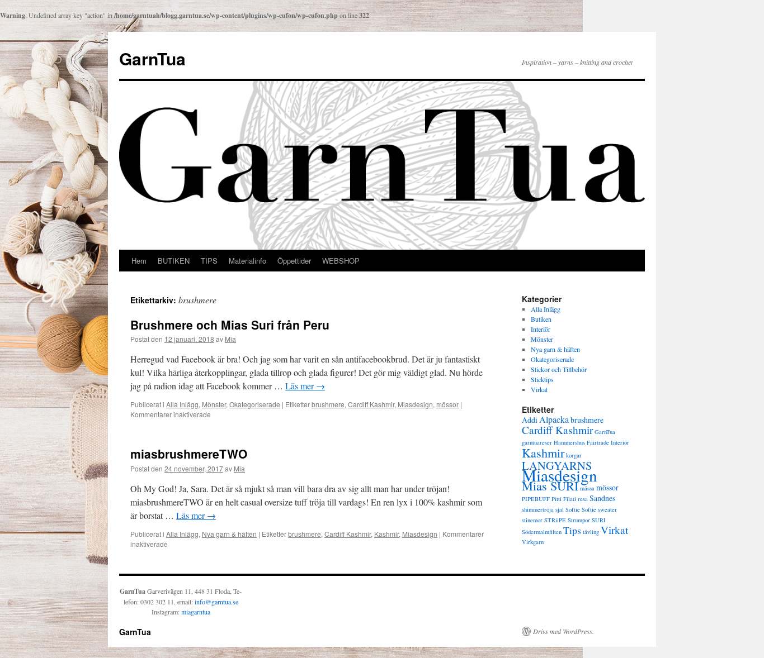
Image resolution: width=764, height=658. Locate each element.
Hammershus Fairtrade (581, 442)
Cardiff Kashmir (371, 404)
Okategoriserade (254, 404)
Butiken (541, 318)
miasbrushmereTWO (188, 453)
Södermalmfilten (542, 532)
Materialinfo (247, 260)
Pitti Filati (563, 499)
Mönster (214, 404)
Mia (230, 339)
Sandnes (602, 498)
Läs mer (305, 386)
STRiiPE (555, 520)
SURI (599, 520)
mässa (587, 488)
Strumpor (579, 520)
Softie (572, 509)
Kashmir (386, 533)
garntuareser (537, 442)
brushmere (328, 404)
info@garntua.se (216, 601)
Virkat (539, 389)
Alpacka (554, 419)
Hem (139, 260)
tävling (591, 532)
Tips (572, 530)
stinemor (532, 520)
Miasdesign (415, 404)
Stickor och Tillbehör (559, 369)
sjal (559, 509)
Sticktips (542, 379)
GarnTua (152, 58)
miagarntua (195, 611)
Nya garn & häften (229, 533)
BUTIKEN (174, 260)
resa (583, 499)
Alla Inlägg (182, 404)
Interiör (540, 329)
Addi (529, 419)
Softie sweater (599, 509)
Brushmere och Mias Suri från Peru (229, 324)
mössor (447, 404)
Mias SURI (550, 485)
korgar (574, 455)
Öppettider (294, 260)
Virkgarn (533, 542)
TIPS (209, 260)
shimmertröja (538, 509)
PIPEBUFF (536, 499)
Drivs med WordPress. (563, 631)
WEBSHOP (341, 260)
